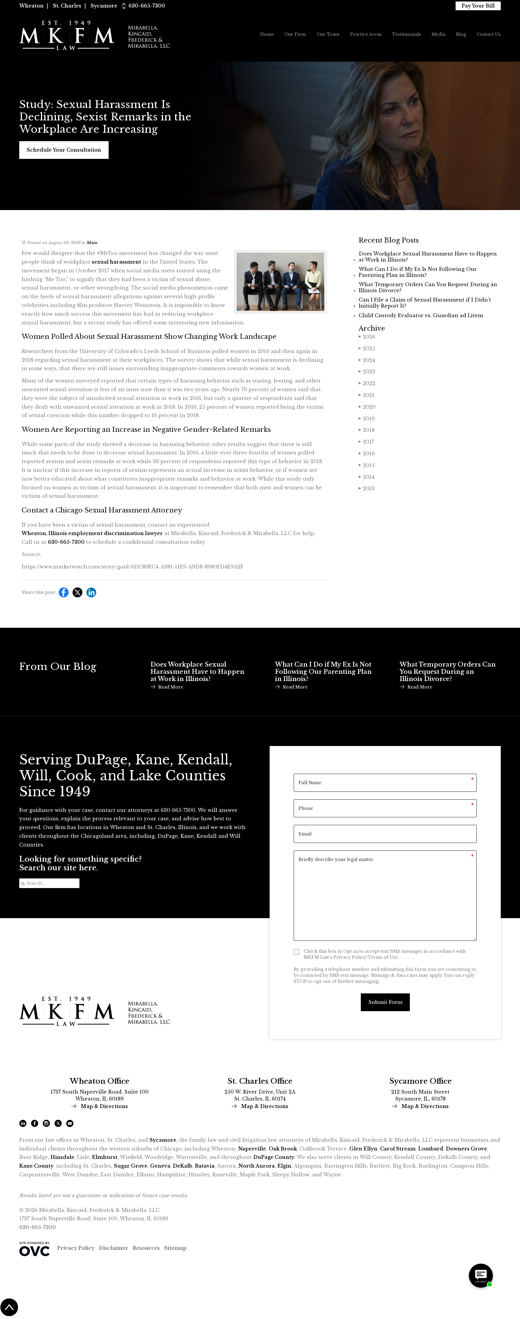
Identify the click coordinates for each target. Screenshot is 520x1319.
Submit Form (385, 1002)
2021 (367, 395)
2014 (366, 477)
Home (267, 34)
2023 (367, 372)
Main (91, 242)
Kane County (36, 1166)
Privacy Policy (75, 1248)
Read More (170, 687)
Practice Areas (366, 34)
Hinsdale (62, 1157)
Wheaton (31, 6)
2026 (367, 337)
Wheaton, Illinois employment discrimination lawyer (92, 533)
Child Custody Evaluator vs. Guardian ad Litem (421, 315)
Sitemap (175, 1248)
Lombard (430, 1149)
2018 (367, 430)
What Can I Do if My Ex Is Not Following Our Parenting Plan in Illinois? (418, 272)
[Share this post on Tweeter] (76, 594)
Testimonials (406, 34)
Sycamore (104, 6)
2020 (367, 407)
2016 (367, 454)
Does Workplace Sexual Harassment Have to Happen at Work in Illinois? (428, 257)
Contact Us (489, 34)
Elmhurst (104, 1157)
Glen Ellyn (363, 1149)
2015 (367, 465)
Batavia (205, 1166)
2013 (367, 488)
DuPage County (273, 1157)
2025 (367, 348)
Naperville (252, 1149)
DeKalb (182, 1166)
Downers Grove (466, 1149)
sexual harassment (116, 262)
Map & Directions (103, 1106)
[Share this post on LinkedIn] (90, 594)
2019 (367, 419)
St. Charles (67, 6)
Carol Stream (398, 1149)
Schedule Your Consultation (64, 150)
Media (438, 34)
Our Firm (295, 34)
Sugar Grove (130, 1166)
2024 (367, 360)
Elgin (284, 1166)
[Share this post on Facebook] (62, 594)
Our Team (328, 34)
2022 (367, 383)
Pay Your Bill (478, 6)
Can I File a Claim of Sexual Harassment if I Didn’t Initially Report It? (425, 303)
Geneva (160, 1166)
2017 (366, 442)
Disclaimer (113, 1248)
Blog (461, 34)
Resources (146, 1248)
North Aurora (256, 1166)
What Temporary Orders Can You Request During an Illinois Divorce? (428, 287)
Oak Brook (283, 1149)
